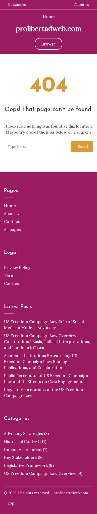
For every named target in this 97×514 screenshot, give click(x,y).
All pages (12, 229)
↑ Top (9, 503)
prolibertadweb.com (48, 28)
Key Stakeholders (20, 457)
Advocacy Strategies (23, 433)
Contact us (17, 4)
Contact (12, 221)
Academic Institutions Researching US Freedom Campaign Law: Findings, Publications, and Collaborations (40, 361)
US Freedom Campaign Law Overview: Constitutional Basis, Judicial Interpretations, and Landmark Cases (47, 341)
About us (81, 4)
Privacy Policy (17, 267)
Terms (10, 275)
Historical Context (21, 441)
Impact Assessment (23, 449)
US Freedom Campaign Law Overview (40, 473)
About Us (12, 213)
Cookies (11, 283)
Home (48, 16)
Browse (48, 43)
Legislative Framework (26, 465)
